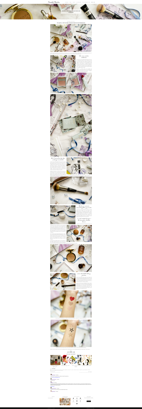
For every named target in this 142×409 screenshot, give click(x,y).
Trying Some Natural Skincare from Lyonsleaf (85, 372)
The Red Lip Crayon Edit (65, 365)
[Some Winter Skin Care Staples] (76, 360)
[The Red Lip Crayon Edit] (66, 360)
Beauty (74, 21)
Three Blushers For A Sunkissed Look (55, 372)
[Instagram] (69, 352)
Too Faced (58, 370)
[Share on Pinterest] (54, 368)
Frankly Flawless (54, 2)
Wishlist (61, 370)
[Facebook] (71, 352)
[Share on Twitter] (53, 368)
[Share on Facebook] (52, 368)
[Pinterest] (92, 2)
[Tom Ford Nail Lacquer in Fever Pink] (55, 360)
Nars (51, 370)
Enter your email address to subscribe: (88, 397)
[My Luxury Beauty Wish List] (87, 360)
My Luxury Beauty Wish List (86, 365)
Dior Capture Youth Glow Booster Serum (58, 233)
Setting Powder (54, 370)
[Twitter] (91, 2)
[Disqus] (71, 383)
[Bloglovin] (93, 2)
